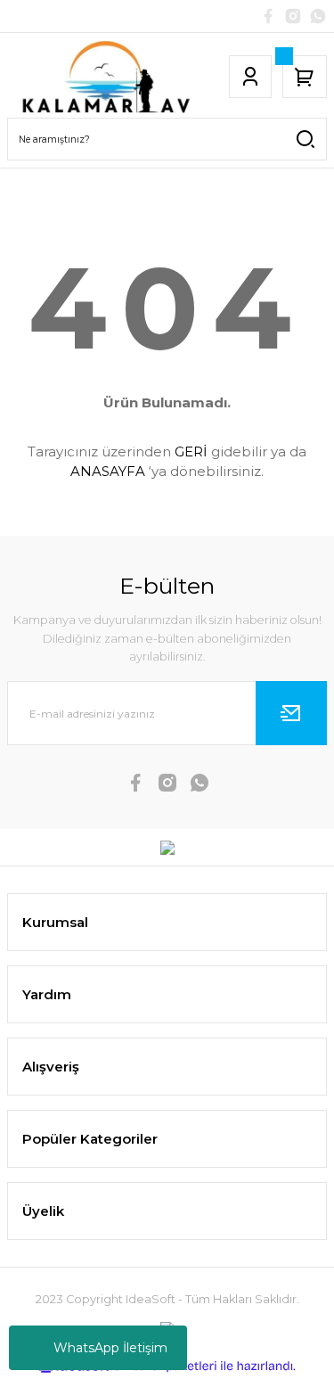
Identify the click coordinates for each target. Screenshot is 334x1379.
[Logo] (105, 76)
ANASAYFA (107, 471)
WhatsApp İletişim (110, 1348)
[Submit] (291, 713)
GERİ (191, 451)
